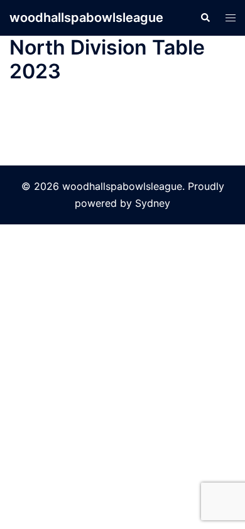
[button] (205, 18)
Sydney (152, 203)
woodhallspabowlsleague (86, 17)
